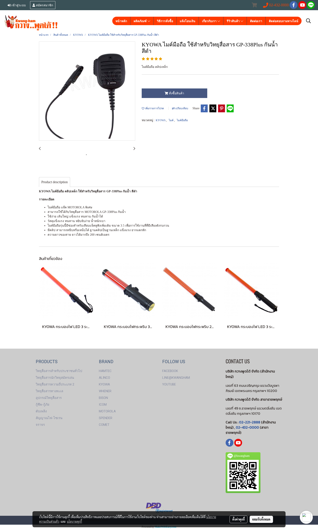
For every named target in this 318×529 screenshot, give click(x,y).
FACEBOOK (170, 371)
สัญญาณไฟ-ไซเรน (49, 418)
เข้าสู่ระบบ (18, 5)
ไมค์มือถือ (182, 120)
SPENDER (105, 418)
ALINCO (104, 378)
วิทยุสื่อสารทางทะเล (49, 391)
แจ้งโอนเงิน (187, 21)
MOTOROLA (107, 411)
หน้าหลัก (121, 21)
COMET (104, 425)
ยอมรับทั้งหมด (261, 519)
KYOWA (161, 120)
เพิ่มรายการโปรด (154, 108)
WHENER (105, 391)
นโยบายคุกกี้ (74, 521)
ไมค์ (171, 120)
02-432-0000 (247, 427)
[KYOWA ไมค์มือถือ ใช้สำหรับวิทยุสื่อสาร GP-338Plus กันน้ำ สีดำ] (87, 91)
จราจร (40, 425)
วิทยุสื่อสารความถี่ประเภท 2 (55, 384)
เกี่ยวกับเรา (209, 21)
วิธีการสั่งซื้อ (165, 21)
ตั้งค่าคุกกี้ (238, 519)
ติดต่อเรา (256, 21)
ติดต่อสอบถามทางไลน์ (283, 21)
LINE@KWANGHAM (176, 378)
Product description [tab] (54, 182)
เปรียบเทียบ (181, 108)
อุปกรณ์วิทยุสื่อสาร (49, 398)
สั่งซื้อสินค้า (176, 93)
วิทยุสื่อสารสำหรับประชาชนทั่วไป (59, 371)
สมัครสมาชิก (44, 5)
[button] (308, 21)
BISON (103, 398)
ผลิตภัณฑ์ (141, 21)
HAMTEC (105, 371)
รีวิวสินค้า (234, 21)
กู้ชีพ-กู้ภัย (42, 405)
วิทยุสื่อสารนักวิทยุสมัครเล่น (55, 378)
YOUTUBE (169, 384)
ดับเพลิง (41, 411)
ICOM (103, 405)
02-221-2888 (249, 422)
